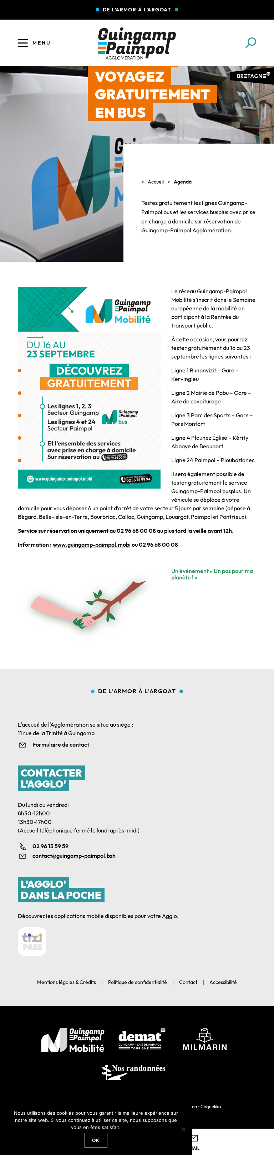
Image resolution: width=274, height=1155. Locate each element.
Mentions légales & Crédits (66, 982)
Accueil (156, 182)
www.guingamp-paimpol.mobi (92, 544)
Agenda (183, 182)
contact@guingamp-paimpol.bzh (74, 855)
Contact (188, 982)
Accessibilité (223, 982)
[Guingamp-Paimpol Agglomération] (137, 43)
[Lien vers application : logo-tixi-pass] (32, 941)
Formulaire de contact (60, 744)
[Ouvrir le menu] (23, 43)
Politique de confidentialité (137, 982)
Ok (96, 1140)
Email (193, 1148)
